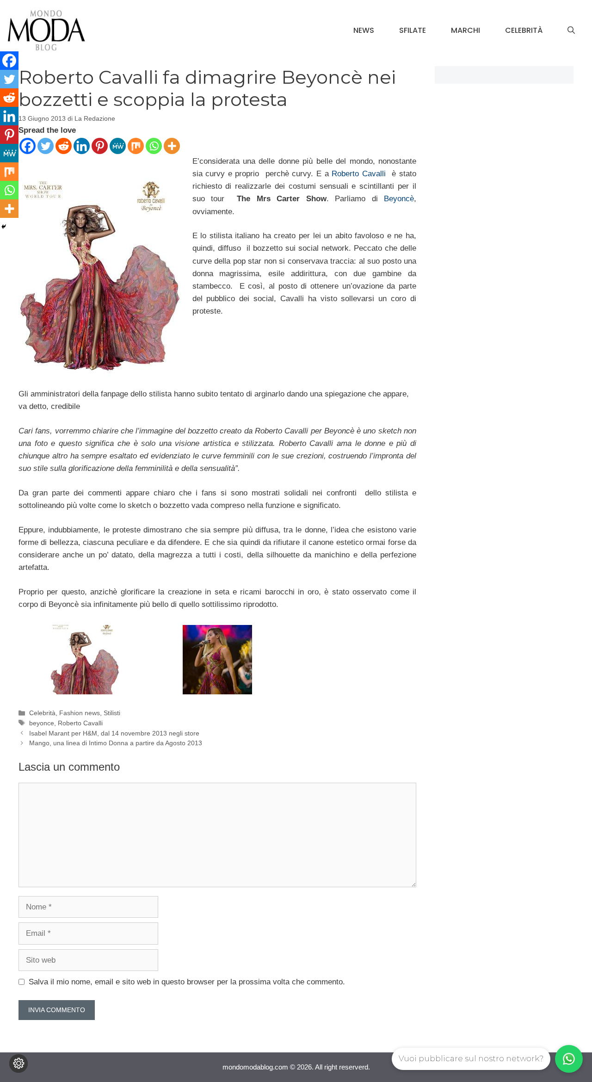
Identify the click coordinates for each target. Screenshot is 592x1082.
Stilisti (112, 713)
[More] (172, 146)
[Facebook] (27, 146)
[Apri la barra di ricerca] (571, 30)
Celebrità (524, 30)
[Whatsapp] (154, 146)
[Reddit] (64, 146)
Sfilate (412, 30)
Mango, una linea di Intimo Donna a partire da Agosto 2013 (115, 743)
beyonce (41, 723)
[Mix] (136, 146)
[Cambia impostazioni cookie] (18, 1063)
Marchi (465, 30)
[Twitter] (45, 146)
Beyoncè (399, 198)
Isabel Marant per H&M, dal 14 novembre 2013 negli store (114, 733)
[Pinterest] (100, 146)
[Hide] (3, 226)
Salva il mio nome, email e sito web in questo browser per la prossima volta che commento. (187, 981)
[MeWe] (118, 146)
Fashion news (79, 713)
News (363, 30)
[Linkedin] (82, 146)
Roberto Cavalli (360, 173)
